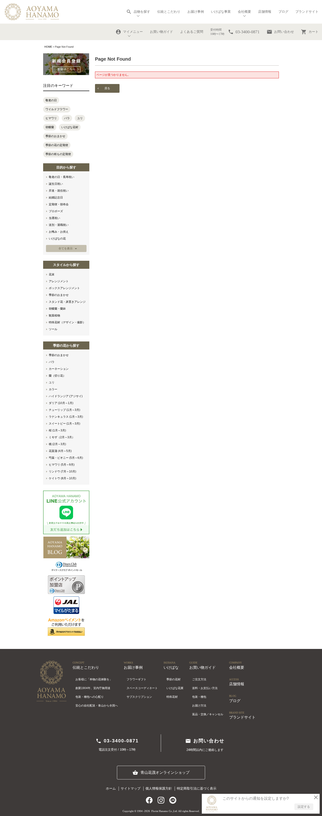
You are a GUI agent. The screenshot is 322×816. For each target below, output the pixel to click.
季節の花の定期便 (56, 145)
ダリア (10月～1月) (61, 403)
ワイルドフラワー (56, 109)
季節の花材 (173, 679)
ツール (53, 329)
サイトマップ (130, 788)
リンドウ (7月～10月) (62, 471)
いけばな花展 (174, 688)
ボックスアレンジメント (64, 288)
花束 (51, 274)
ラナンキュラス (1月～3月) (66, 416)
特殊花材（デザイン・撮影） (67, 322)
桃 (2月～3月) (57, 444)
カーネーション (59, 368)
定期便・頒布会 (59, 204)
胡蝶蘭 (49, 127)
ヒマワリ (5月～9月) (61, 464)
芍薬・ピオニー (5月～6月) (66, 457)
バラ (67, 118)
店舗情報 (264, 11)
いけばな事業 (221, 11)
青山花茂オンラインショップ (161, 772)
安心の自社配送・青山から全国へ (96, 705)
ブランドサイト (306, 11)
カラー (53, 389)
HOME (48, 46)
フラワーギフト (136, 679)
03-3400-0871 (117, 741)
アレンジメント (59, 281)
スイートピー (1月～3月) (64, 423)
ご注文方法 (199, 679)
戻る (107, 88)
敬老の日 (51, 100)
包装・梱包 (199, 696)
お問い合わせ (280, 32)
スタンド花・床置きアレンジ (67, 301)
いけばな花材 (69, 127)
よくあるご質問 (191, 32)
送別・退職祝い (59, 225)
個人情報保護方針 (158, 788)
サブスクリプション (139, 696)
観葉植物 (54, 315)
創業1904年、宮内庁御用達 (92, 688)
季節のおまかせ (55, 136)
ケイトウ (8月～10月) (62, 478)
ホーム (111, 788)
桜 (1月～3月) (57, 430)
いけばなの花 (57, 238)
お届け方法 (199, 705)
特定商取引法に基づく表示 (196, 788)
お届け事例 (195, 11)
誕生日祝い (56, 183)
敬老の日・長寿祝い (61, 177)
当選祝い (54, 218)
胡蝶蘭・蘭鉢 (57, 308)
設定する (304, 806)
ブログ (283, 11)
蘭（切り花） (57, 375)
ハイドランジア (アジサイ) (66, 396)
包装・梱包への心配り (89, 696)
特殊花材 (172, 696)
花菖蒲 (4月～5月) (60, 451)
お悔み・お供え (59, 231)
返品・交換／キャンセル (207, 714)
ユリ (80, 118)
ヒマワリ (51, 118)
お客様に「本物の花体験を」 (93, 679)
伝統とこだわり (168, 11)
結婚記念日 (56, 197)
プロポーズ (56, 211)
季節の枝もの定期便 (58, 154)
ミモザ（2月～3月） (62, 437)
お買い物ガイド (161, 32)
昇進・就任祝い (59, 190)
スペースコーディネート (142, 688)
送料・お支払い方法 (205, 688)
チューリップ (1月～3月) (64, 410)
